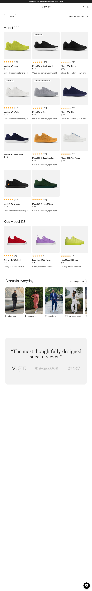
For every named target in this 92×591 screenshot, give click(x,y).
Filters (11, 16)
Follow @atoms (76, 281)
